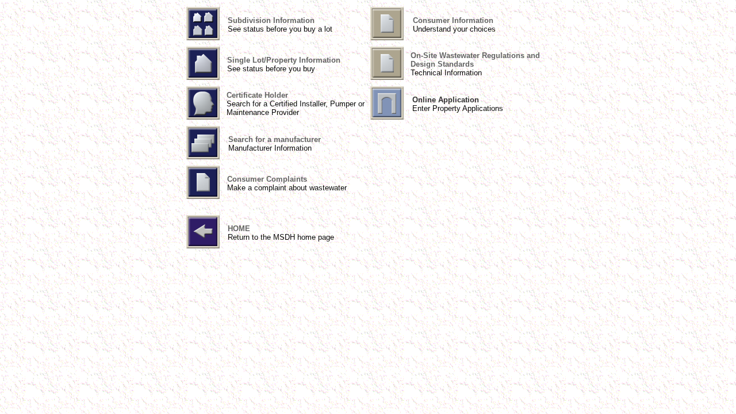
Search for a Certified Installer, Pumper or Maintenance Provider (296, 108)
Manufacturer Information (270, 148)
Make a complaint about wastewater (287, 187)
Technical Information (446, 72)
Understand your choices (454, 29)
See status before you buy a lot (280, 29)
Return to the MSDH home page (281, 237)
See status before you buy (271, 68)
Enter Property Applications (457, 108)
